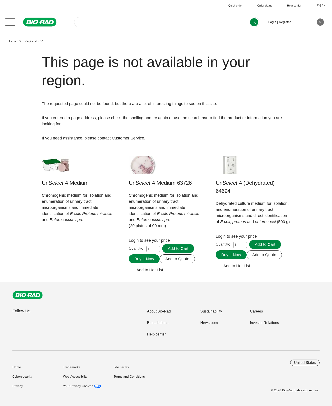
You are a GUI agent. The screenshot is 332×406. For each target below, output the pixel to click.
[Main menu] (10, 21)
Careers (256, 311)
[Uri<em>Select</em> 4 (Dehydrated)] (230, 167)
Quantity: (136, 248)
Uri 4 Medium (65, 183)
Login (134, 240)
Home (12, 41)
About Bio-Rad (159, 311)
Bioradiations (157, 323)
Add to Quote (177, 259)
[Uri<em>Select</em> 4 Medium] (56, 167)
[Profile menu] (301, 22)
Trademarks (71, 367)
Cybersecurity (22, 376)
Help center (156, 334)
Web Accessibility (75, 376)
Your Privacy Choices (78, 386)
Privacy (17, 386)
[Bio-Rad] (27, 295)
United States (305, 363)
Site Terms (121, 367)
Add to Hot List (149, 270)
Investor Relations (264, 323)
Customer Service (128, 138)
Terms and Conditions (129, 376)
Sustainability (211, 311)
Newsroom (209, 323)
